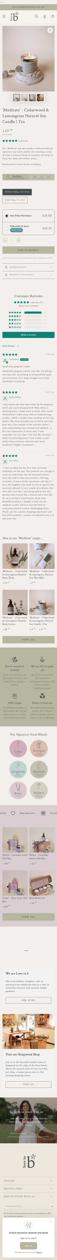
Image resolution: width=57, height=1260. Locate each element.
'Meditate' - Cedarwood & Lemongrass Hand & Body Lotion (14, 621)
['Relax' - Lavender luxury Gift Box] (42, 840)
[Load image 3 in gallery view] (32, 97)
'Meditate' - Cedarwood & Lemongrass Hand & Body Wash (14, 575)
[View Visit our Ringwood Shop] (28, 1031)
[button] (36, 16)
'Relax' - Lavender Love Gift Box (15, 857)
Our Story (28, 1000)
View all (28, 639)
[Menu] (4, 16)
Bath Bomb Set (37, 898)
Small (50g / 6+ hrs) (15, 201)
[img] (9, 355)
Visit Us (28, 1084)
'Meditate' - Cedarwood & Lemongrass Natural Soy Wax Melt (41, 575)
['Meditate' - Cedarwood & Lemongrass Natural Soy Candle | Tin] (42, 602)
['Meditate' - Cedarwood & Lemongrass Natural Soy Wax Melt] (42, 556)
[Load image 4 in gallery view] (40, 97)
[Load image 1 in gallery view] (16, 97)
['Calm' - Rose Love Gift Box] (15, 883)
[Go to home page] (14, 16)
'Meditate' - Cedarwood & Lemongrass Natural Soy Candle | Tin (41, 621)
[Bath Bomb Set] (42, 883)
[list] (28, 688)
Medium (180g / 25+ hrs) (17, 193)
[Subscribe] (28, 1133)
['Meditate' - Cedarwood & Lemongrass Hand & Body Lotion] (15, 602)
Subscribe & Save (19, 226)
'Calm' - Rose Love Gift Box (15, 899)
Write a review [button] (28, 335)
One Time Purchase (21, 215)
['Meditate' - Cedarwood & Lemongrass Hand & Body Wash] (15, 556)
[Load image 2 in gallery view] (24, 97)
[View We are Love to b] (28, 950)
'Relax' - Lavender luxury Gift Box (38, 857)
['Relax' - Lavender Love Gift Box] (15, 840)
